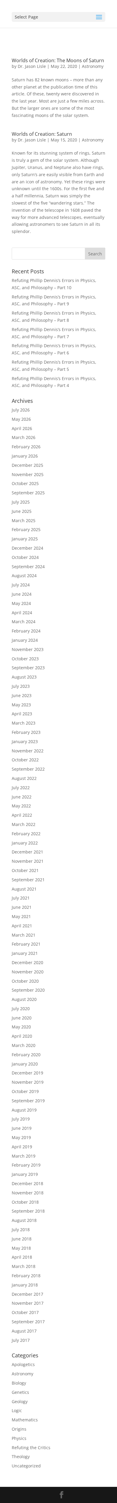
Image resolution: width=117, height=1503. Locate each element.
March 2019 (23, 1156)
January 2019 (25, 1174)
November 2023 (28, 649)
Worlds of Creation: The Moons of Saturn (58, 60)
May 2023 (21, 705)
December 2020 (27, 962)
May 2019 (21, 1137)
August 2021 (24, 889)
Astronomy (93, 66)
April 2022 (22, 815)
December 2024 (27, 548)
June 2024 (22, 594)
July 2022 (21, 787)
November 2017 (28, 1303)
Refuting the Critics (31, 1447)
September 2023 (28, 667)
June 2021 (22, 907)
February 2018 (26, 1275)
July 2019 (21, 1119)
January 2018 (25, 1285)
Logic (17, 1410)
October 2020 (25, 981)
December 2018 (27, 1183)
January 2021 (25, 953)
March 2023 (23, 723)
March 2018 (23, 1266)
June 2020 (22, 1018)
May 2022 (21, 806)
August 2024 (24, 575)
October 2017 (25, 1312)
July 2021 (21, 898)
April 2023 (22, 714)
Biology (19, 1383)
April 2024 (22, 612)
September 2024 (28, 566)
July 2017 (21, 1340)
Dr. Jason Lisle (32, 66)
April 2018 (22, 1257)
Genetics (20, 1392)
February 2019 (26, 1165)
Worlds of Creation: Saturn (42, 134)
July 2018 (21, 1229)
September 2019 (28, 1100)
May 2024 (21, 603)
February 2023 (26, 732)
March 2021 (23, 935)
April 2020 (22, 1036)
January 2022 (25, 843)
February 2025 (26, 529)
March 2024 (23, 621)
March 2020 (23, 1045)
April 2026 (22, 428)
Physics (19, 1438)
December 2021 (27, 852)
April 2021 (22, 926)
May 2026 (21, 419)
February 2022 (26, 833)
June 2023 (22, 695)
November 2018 (28, 1193)
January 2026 (25, 456)
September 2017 (28, 1321)
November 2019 (28, 1082)
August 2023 (24, 677)
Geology (20, 1401)
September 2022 (28, 769)
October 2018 (25, 1202)
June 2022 (22, 797)
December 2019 (27, 1073)
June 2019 (22, 1128)
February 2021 (26, 944)
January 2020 (25, 1064)
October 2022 (25, 760)
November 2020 (28, 972)
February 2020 (26, 1054)
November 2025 (28, 474)
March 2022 (23, 824)
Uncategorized (26, 1466)
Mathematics (25, 1420)
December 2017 (27, 1294)
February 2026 (26, 446)
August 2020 (24, 999)
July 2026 (21, 410)
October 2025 (25, 483)
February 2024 (26, 631)
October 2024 (25, 557)
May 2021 (21, 916)
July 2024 (21, 585)
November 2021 (28, 861)
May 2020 (21, 1027)
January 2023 (25, 741)
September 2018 (28, 1211)
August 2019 (24, 1110)
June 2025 (22, 511)
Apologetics (23, 1364)
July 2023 (21, 686)
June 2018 (22, 1239)
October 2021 (25, 870)
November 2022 (28, 751)
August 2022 (24, 778)
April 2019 (22, 1147)
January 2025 (25, 539)
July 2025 (21, 502)
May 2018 (21, 1248)
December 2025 (27, 465)
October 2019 (25, 1091)
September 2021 (28, 879)
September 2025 (28, 493)
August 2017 (24, 1331)
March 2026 (23, 437)
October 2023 (25, 658)
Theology (21, 1456)
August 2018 (24, 1220)
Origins (19, 1429)
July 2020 (21, 1008)
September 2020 (28, 990)
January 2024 (25, 640)
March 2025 (23, 520)
